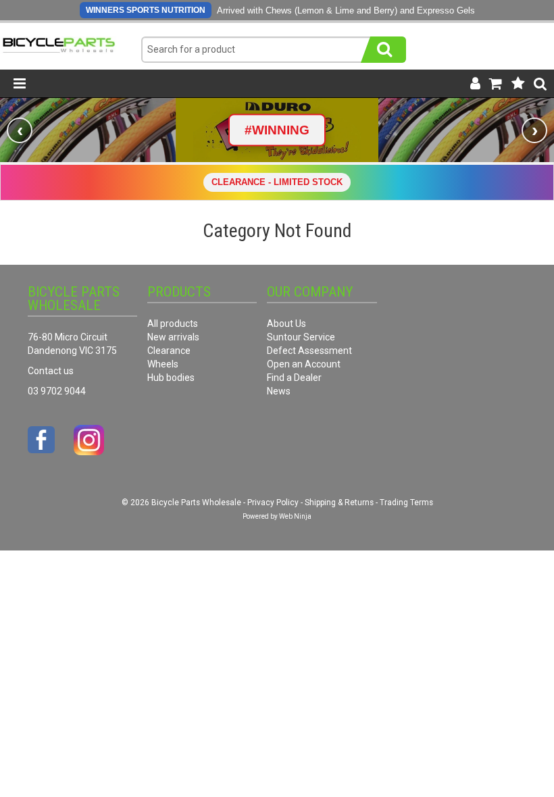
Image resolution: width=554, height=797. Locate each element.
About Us (286, 323)
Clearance (169, 350)
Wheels (162, 364)
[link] (277, 130)
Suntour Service (301, 337)
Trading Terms (406, 502)
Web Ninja (295, 516)
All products (172, 323)
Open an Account (304, 364)
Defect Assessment (309, 350)
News (279, 391)
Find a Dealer (294, 377)
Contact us (51, 370)
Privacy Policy (273, 502)
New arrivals (173, 337)
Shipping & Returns (339, 502)
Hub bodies (171, 377)
